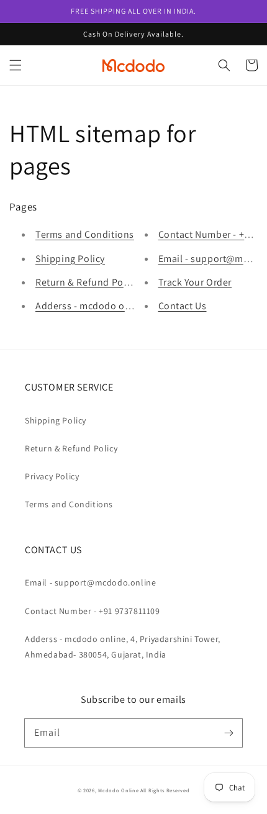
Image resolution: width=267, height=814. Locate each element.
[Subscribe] (228, 732)
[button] (15, 65)
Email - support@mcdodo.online (90, 582)
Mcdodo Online (118, 790)
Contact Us (182, 305)
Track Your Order (195, 282)
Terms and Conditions (84, 234)
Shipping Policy (70, 258)
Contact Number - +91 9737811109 (92, 611)
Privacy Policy (52, 476)
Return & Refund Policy (86, 282)
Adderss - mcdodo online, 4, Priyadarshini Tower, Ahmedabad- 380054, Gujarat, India (122, 646)
